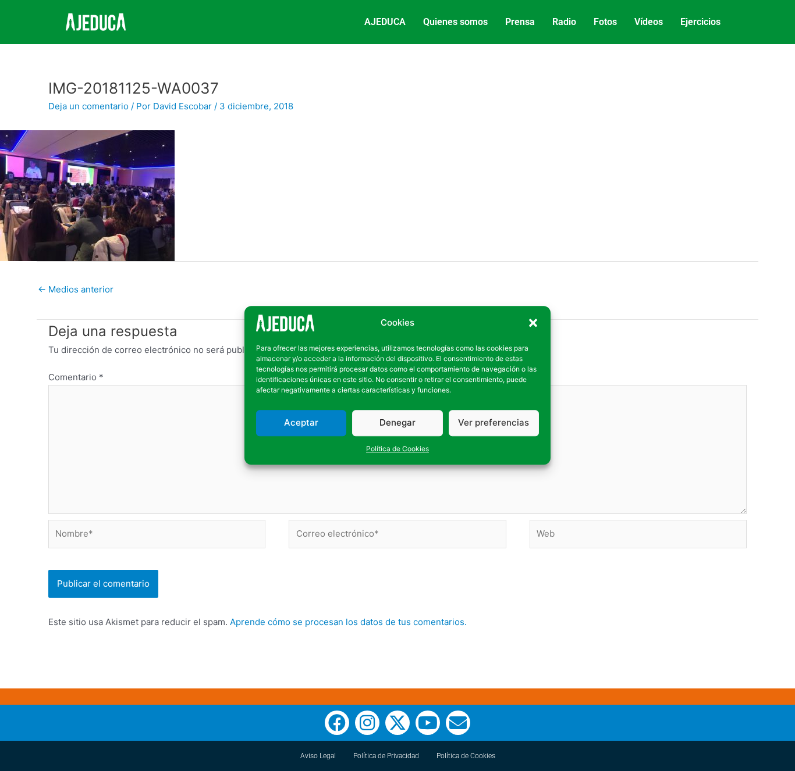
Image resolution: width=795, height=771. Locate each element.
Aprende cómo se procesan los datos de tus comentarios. (348, 621)
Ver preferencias (493, 422)
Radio (564, 21)
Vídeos (648, 21)
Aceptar (301, 422)
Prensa (520, 21)
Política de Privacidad (386, 756)
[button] (533, 323)
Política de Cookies (397, 448)
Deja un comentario (88, 106)
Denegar (397, 422)
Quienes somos (455, 21)
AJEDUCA (385, 21)
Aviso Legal (318, 756)
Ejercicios (700, 21)
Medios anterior (75, 289)
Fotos (605, 21)
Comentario (76, 377)
